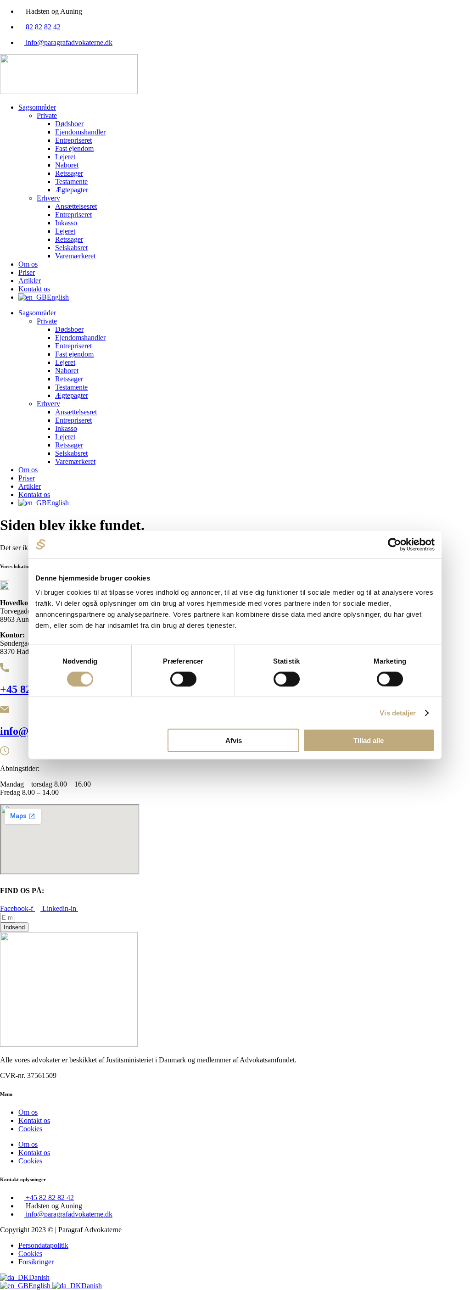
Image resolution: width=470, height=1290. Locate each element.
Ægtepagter (71, 190)
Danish (39, 1277)
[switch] (183, 678)
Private (47, 115)
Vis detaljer (398, 712)
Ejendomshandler (80, 132)
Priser (26, 272)
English (40, 1286)
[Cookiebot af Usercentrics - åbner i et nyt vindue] (394, 544)
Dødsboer (69, 124)
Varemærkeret (75, 256)
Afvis (233, 740)
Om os (28, 264)
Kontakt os (34, 289)
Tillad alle (368, 740)
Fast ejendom (74, 148)
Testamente (71, 181)
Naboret (66, 165)
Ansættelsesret (76, 206)
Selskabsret (71, 247)
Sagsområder (37, 107)
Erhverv (48, 198)
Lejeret (65, 157)
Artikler (29, 281)
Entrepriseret (73, 140)
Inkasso (66, 223)
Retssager (69, 173)
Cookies (30, 1129)
